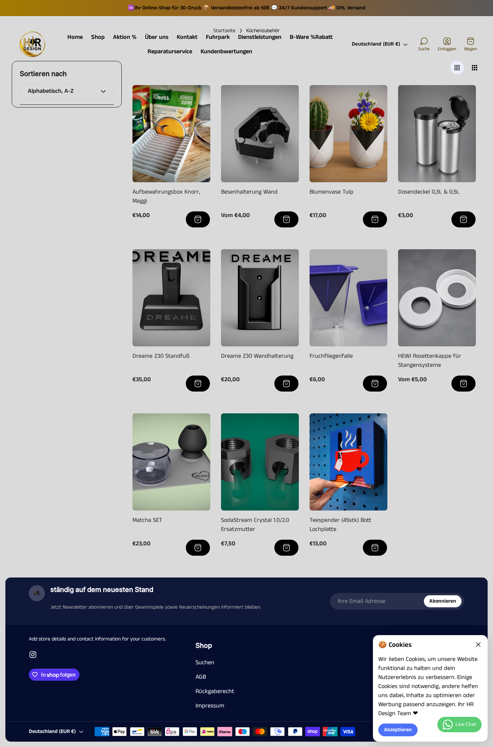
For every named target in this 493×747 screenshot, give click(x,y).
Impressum (210, 705)
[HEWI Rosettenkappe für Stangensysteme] (437, 297)
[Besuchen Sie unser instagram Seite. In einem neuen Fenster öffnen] (33, 655)
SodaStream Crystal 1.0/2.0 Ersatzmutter (255, 525)
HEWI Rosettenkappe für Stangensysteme (429, 360)
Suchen (205, 662)
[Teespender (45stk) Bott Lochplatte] (348, 462)
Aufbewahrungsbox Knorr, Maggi (166, 196)
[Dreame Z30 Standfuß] (171, 297)
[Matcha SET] (171, 462)
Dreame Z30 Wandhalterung (257, 356)
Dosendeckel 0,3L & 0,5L (428, 192)
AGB (201, 677)
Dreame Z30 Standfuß (160, 356)
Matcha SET (147, 520)
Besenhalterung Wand (249, 192)
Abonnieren (442, 601)
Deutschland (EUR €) (376, 44)
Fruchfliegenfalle (331, 356)
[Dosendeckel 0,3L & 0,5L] (437, 133)
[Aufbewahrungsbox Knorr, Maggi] (171, 133)
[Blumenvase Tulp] (348, 133)
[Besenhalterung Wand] (260, 133)
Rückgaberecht (215, 691)
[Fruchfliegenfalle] (348, 297)
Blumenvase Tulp (331, 192)
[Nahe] (478, 644)
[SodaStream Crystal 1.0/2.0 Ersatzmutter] (260, 462)
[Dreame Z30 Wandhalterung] (260, 297)
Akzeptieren (398, 730)
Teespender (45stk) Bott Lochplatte (340, 525)
